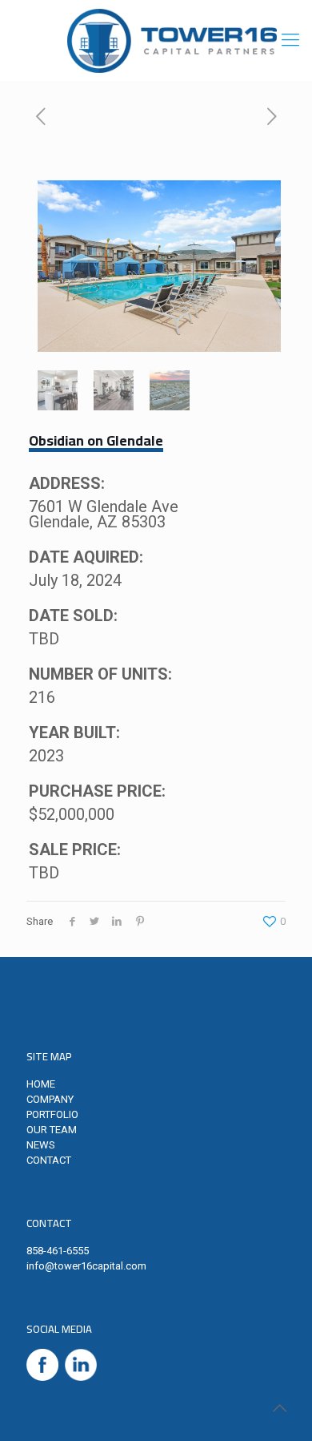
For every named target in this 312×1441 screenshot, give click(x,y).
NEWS (40, 1145)
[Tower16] (172, 40)
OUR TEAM (51, 1130)
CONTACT (48, 1160)
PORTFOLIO (52, 1114)
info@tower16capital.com (86, 1266)
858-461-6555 (57, 1251)
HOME (40, 1084)
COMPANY (50, 1099)
